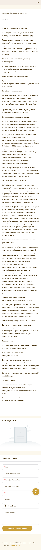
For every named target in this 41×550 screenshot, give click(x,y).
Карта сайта (15, 546)
